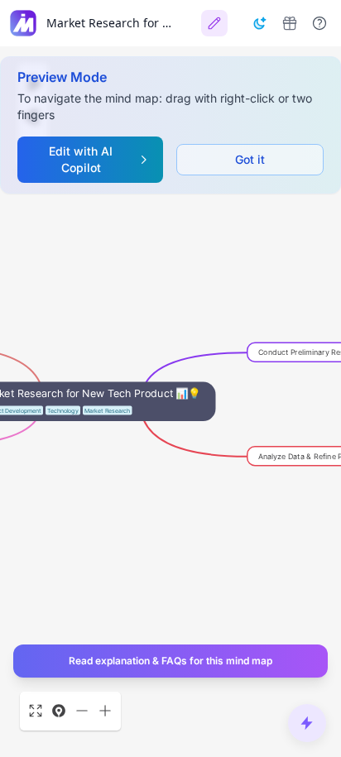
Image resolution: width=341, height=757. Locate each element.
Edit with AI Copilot (81, 159)
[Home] (23, 23)
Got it (250, 159)
